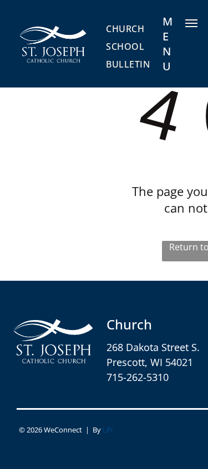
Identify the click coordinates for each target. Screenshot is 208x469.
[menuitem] (125, 28)
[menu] (191, 23)
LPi (108, 430)
